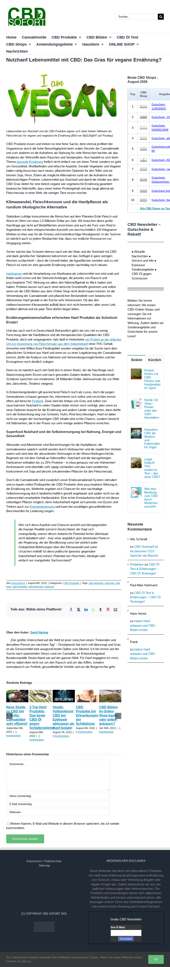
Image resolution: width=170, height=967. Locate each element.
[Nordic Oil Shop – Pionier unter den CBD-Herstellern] (136, 400)
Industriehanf (35, 586)
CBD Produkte (71, 583)
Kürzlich (154, 360)
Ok (156, 959)
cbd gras (109, 583)
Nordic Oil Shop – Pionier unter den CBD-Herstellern (151, 408)
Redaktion (137, 564)
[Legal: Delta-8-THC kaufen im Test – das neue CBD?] (136, 459)
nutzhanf (49, 586)
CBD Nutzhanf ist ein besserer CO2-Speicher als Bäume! (144, 551)
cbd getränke (96, 583)
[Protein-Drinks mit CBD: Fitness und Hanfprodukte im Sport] (136, 370)
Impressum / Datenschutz (44, 861)
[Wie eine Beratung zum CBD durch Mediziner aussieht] (136, 489)
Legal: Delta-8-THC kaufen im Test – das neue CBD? (152, 468)
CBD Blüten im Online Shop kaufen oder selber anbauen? (109, 715)
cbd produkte (19, 586)
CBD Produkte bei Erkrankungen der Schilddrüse (87, 715)
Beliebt (136, 360)
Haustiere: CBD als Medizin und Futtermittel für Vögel (151, 438)
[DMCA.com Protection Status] (44, 924)
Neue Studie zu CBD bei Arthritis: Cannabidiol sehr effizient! (16, 715)
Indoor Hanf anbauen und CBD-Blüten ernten (143, 625)
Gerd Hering (18, 583)
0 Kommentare (61, 736)
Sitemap (44, 865)
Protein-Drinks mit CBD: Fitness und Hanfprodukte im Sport (152, 379)
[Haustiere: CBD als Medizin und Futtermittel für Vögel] (136, 430)
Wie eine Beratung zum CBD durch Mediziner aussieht (151, 497)
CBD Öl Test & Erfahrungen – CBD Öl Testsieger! (144, 569)
